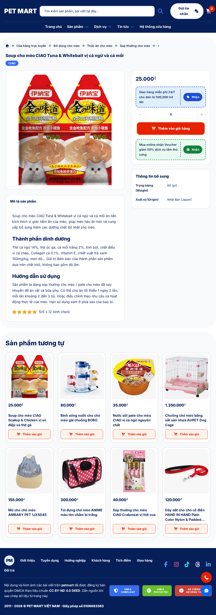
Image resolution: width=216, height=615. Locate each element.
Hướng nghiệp (75, 560)
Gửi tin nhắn (183, 11)
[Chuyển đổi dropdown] (87, 27)
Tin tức (123, 26)
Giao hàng (144, 560)
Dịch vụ (100, 26)
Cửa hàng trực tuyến (31, 46)
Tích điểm (123, 560)
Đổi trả (9, 570)
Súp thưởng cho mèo (135, 46)
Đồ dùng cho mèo (67, 46)
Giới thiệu (27, 560)
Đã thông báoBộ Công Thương (197, 590)
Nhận (195, 97)
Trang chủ (53, 26)
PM (9, 560)
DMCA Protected (161, 590)
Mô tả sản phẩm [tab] (23, 201)
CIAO (11, 63)
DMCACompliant (128, 590)
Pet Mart (20, 11)
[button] (29, 434)
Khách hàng (101, 560)
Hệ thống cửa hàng (155, 26)
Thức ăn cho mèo (99, 46)
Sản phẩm (75, 26)
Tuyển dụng (50, 560)
